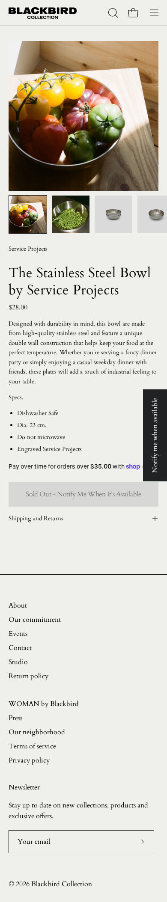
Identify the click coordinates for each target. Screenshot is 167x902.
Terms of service (32, 746)
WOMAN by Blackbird (44, 704)
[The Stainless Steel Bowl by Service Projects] (28, 214)
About (18, 605)
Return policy (28, 676)
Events (18, 633)
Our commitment (35, 619)
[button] (112, 13)
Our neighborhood (37, 732)
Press (15, 718)
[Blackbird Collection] (43, 13)
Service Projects (28, 249)
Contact (20, 648)
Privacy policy (29, 760)
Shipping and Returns (36, 518)
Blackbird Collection (61, 884)
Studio (18, 662)
